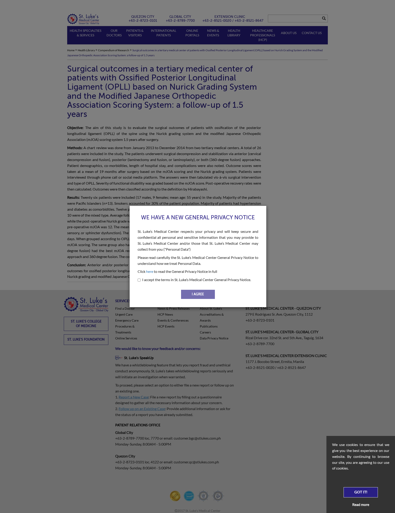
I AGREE (198, 294)
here (149, 271)
